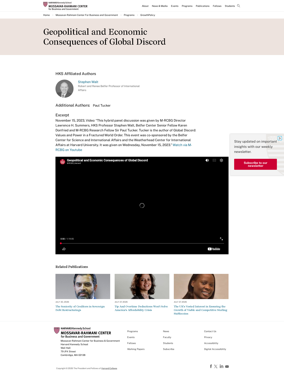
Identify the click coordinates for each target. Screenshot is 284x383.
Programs (187, 6)
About (145, 6)
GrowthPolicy (147, 15)
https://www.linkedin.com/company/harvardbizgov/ (222, 366)
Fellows (217, 6)
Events (174, 6)
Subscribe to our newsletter (255, 164)
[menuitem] (145, 7)
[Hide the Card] (280, 138)
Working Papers (136, 349)
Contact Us (210, 331)
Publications (202, 6)
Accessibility (211, 343)
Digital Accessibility (215, 349)
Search (238, 6)
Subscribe (168, 349)
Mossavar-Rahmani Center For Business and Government (87, 15)
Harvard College (109, 368)
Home (46, 15)
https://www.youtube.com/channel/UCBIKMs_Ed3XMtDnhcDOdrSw (227, 367)
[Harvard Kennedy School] (66, 6)
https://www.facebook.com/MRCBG (211, 366)
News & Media (160, 6)
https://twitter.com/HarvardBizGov (216, 367)
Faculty (167, 337)
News (166, 331)
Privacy (208, 337)
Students (230, 6)
